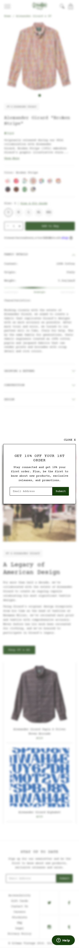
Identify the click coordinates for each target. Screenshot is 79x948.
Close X (70, 440)
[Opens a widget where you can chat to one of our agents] (63, 940)
